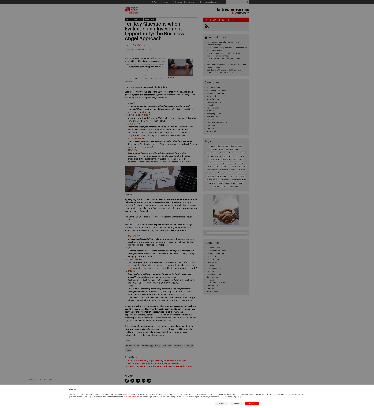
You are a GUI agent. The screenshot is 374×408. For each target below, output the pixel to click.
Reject (221, 403)
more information (132, 397)
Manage (236, 403)
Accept (252, 403)
